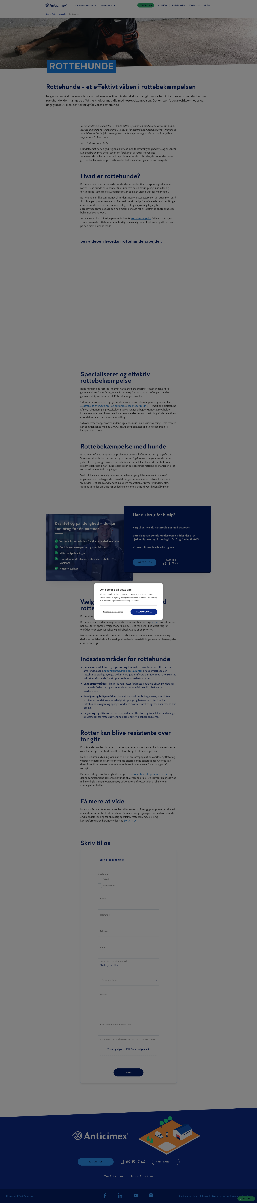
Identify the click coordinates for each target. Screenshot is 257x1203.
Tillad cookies (144, 612)
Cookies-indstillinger (113, 612)
